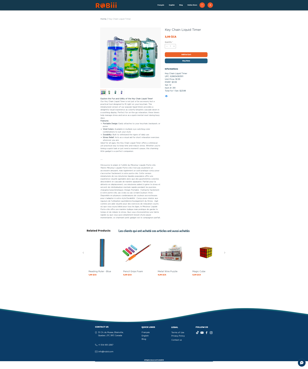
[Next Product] (224, 253)
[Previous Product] (83, 253)
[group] (154, 265)
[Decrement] (166, 47)
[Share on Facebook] (166, 97)
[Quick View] (102, 253)
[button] (161, 5)
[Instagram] (211, 333)
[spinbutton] (170, 47)
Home (103, 20)
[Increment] (174, 47)
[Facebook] (206, 333)
